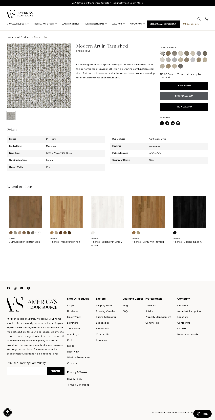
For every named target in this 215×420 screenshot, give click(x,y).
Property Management (158, 317)
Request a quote (184, 96)
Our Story (182, 305)
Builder (149, 311)
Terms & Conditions (78, 385)
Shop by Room (104, 305)
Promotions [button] (136, 24)
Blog (125, 305)
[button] (7, 412)
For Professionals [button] (95, 24)
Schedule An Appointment (164, 24)
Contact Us (102, 334)
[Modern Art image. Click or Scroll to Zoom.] (39, 75)
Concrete (72, 363)
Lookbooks (102, 323)
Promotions (102, 328)
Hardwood (73, 311)
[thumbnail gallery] (11, 115)
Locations (182, 317)
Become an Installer (188, 334)
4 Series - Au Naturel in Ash (65, 242)
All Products (23, 37)
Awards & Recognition (189, 311)
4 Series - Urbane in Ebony (187, 242)
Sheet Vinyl (73, 351)
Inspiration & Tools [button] (44, 24)
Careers (181, 328)
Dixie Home (84, 51)
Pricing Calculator (106, 317)
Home (10, 37)
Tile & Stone (73, 328)
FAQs (125, 311)
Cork (70, 340)
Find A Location (184, 107)
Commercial (152, 323)
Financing (101, 340)
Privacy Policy (74, 379)
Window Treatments (78, 357)
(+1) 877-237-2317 (191, 24)
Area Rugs (73, 334)
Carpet (71, 305)
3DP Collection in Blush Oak (24, 242)
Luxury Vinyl (73, 317)
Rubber (71, 346)
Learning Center (70, 24)
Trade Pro (150, 305)
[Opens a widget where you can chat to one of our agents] (202, 414)
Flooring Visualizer (106, 311)
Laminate (72, 323)
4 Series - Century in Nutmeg (148, 242)
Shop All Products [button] (17, 24)
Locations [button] (117, 24)
